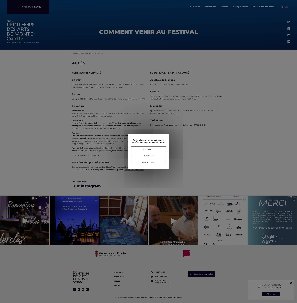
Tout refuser (148, 156)
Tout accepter (148, 149)
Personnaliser (148, 162)
